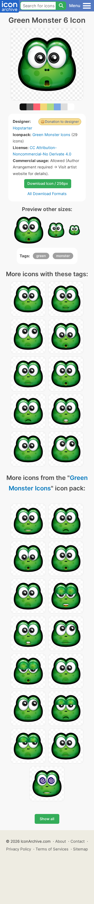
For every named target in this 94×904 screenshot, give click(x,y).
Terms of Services (52, 849)
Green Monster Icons (51, 134)
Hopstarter (22, 128)
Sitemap (80, 849)
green (41, 256)
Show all (47, 818)
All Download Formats (47, 193)
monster (63, 256)
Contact (77, 841)
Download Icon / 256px (47, 183)
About (60, 841)
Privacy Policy (18, 849)
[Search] (61, 5)
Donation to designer (62, 121)
